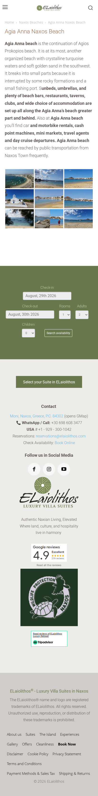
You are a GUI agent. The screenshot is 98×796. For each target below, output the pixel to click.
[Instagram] (49, 469)
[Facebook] (34, 469)
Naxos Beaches (31, 22)
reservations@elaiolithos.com (61, 436)
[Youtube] (64, 469)
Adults (82, 306)
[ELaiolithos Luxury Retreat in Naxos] (49, 8)
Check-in (47, 287)
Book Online (65, 443)
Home (9, 22)
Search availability (58, 333)
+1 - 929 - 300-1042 (54, 429)
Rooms (64, 306)
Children (28, 324)
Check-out (30, 306)
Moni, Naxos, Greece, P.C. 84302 (36, 416)
